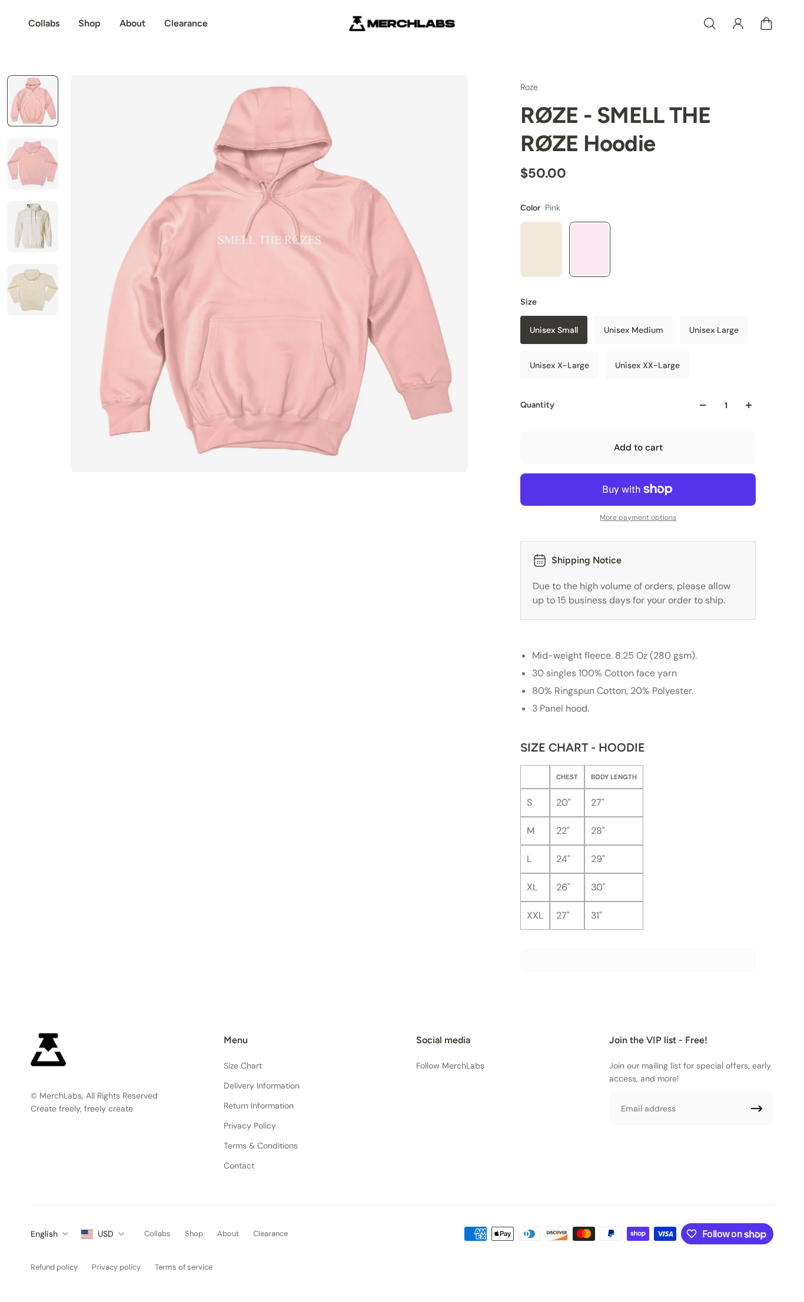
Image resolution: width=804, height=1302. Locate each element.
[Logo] (402, 23)
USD (106, 1233)
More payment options (638, 517)
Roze (529, 87)
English (44, 1233)
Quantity (537, 405)
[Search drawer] (710, 23)
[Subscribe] (756, 1108)
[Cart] (766, 23)
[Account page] (738, 23)
